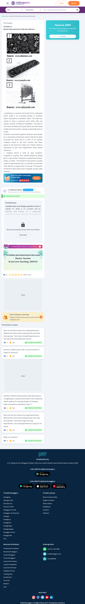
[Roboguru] (21, 3)
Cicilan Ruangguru (9, 555)
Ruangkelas (7, 523)
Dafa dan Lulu (8, 503)
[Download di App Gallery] (58, 486)
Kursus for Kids (9, 507)
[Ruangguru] (42, 454)
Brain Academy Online (50, 497)
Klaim (37, 178)
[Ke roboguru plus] (23, 246)
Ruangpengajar (9, 529)
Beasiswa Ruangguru (10, 552)
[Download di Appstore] (42, 486)
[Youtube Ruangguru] (47, 597)
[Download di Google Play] (42, 474)
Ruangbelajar (8, 526)
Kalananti (46, 513)
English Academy (48, 500)
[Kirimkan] (44, 9)
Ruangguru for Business (11, 513)
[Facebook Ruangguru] (38, 597)
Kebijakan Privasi (9, 571)
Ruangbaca (7, 519)
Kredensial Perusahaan (11, 548)
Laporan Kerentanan (10, 561)
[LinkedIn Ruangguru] (51, 597)
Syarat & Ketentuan (10, 568)
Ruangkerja (46, 507)
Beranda (4, 16)
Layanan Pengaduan (10, 564)
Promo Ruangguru (9, 558)
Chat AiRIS (63, 36)
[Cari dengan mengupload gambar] (77, 9)
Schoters (46, 510)
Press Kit (7, 580)
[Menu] (7, 3)
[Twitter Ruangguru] (42, 597)
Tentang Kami (8, 574)
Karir (5, 587)
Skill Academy (47, 503)
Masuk (74, 3)
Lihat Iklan (23, 235)
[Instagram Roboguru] (33, 597)
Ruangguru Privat (9, 532)
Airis (5, 539)
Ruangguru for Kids (10, 510)
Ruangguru (7, 497)
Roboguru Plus (8, 500)
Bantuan (6, 584)
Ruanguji (6, 516)
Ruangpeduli (8, 535)
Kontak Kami (8, 577)
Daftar (61, 3)
